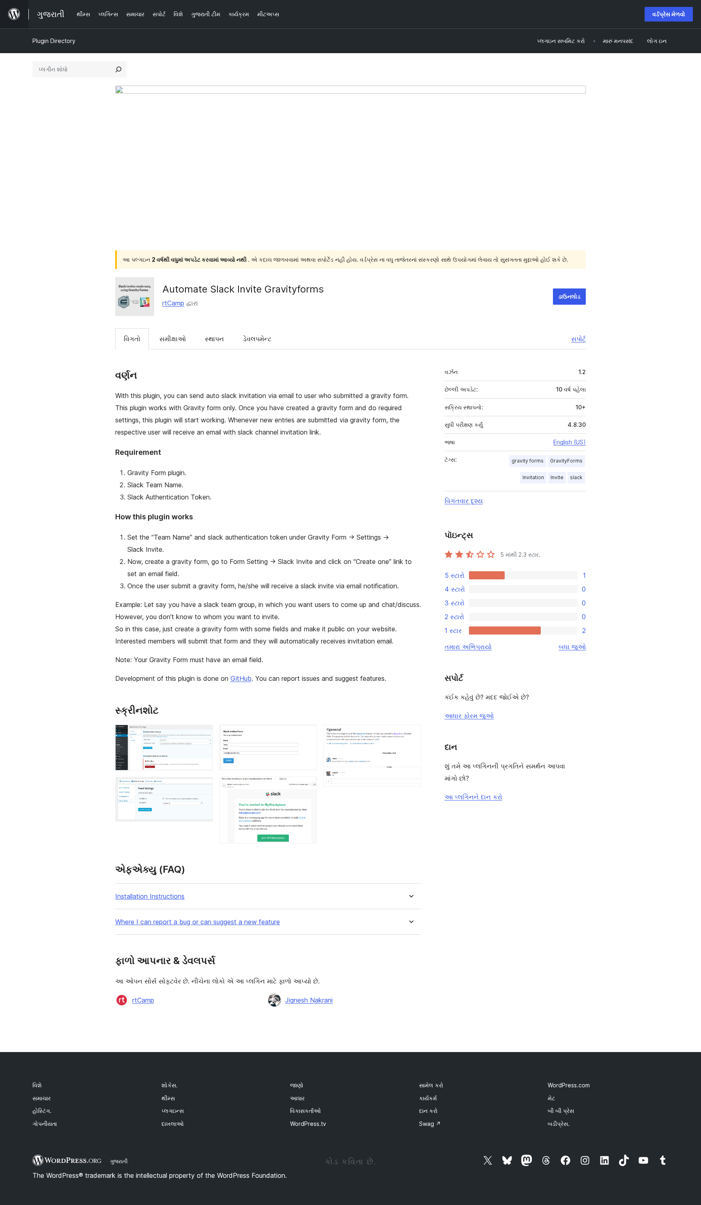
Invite (556, 477)
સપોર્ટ (578, 339)
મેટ (551, 1098)
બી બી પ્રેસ (561, 1110)
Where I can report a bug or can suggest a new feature (197, 922)
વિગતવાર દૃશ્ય (464, 501)
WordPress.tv (308, 1123)
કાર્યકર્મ (428, 1098)
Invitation (533, 477)
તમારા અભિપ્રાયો (468, 647)
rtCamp (173, 303)
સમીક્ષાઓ (172, 339)
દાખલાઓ (172, 1123)
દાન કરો (428, 1110)
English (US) (569, 442)
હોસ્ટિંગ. (42, 1110)
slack (576, 477)
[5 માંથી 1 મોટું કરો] (202, 736)
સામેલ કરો (431, 1085)
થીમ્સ (168, 1098)
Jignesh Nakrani (309, 1000)
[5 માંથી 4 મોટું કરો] (306, 787)
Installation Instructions (150, 896)
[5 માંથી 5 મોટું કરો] (410, 736)
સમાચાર (41, 1098)
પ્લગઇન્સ (172, 1110)
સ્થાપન (214, 339)
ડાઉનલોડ (569, 296)
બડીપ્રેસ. (559, 1123)
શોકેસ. (169, 1085)
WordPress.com (569, 1085)
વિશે (37, 1085)
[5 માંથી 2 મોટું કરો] (202, 788)
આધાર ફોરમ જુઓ (469, 716)
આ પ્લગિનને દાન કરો (473, 797)
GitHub (241, 678)
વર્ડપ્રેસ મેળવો (668, 14)
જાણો (296, 1085)
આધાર (297, 1098)
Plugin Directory (53, 40)
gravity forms (528, 461)
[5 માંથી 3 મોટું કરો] (306, 736)
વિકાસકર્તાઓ (305, 1110)
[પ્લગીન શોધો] (118, 69)
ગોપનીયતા (44, 1123)
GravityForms (566, 461)
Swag (430, 1123)
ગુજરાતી (119, 1161)
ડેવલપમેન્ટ (257, 339)
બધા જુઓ (572, 647)
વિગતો (132, 339)
